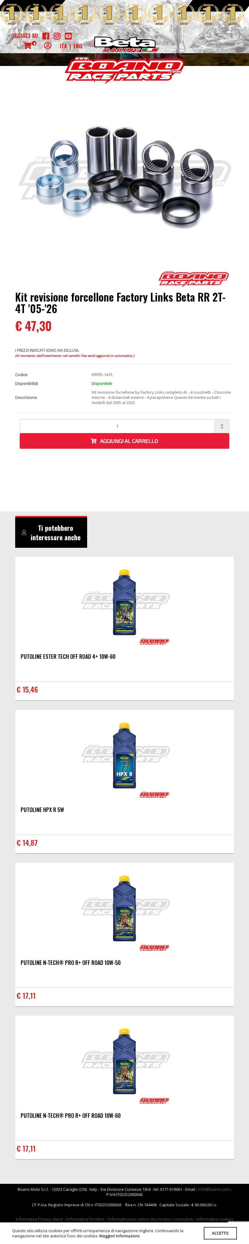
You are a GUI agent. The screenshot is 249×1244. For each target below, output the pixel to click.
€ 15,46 (27, 689)
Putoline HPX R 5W (42, 810)
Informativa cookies (215, 1219)
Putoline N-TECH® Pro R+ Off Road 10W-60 (71, 1115)
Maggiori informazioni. (119, 1236)
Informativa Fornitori (85, 1219)
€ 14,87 (27, 842)
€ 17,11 (26, 995)
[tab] (51, 532)
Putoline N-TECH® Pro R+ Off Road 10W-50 (71, 962)
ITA (63, 46)
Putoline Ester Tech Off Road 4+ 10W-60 (68, 656)
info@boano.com (213, 1189)
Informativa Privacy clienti (39, 1219)
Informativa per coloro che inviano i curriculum (150, 1219)
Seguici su (25, 36)
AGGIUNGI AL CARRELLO (127, 440)
